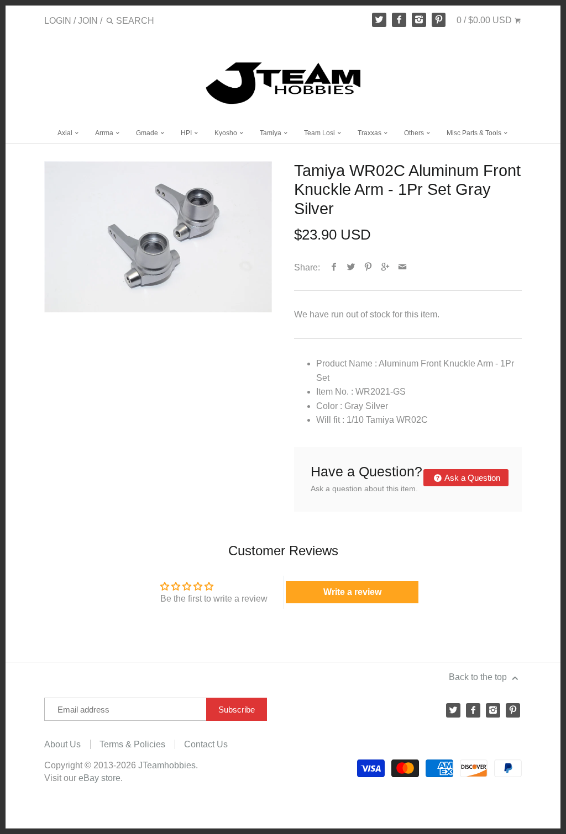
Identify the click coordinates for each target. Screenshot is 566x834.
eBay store (99, 778)
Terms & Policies (132, 744)
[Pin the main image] (368, 267)
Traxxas (370, 133)
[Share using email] (402, 267)
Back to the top (479, 677)
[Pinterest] (439, 20)
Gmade (148, 133)
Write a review (352, 592)
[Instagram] (419, 20)
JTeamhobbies (167, 765)
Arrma (105, 133)
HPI (187, 133)
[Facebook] (399, 20)
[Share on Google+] (385, 267)
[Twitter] (379, 20)
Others (415, 133)
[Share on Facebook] (334, 267)
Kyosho (226, 133)
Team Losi (320, 133)
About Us (62, 744)
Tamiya (271, 133)
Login (57, 20)
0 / (484, 20)
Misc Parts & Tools (475, 133)
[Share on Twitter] (351, 267)
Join (88, 20)
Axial (65, 133)
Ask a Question (471, 477)
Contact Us (206, 744)
